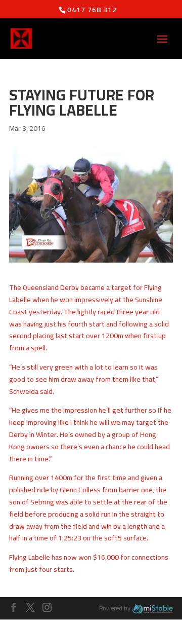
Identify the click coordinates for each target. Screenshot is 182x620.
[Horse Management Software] (152, 608)
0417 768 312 (92, 9)
